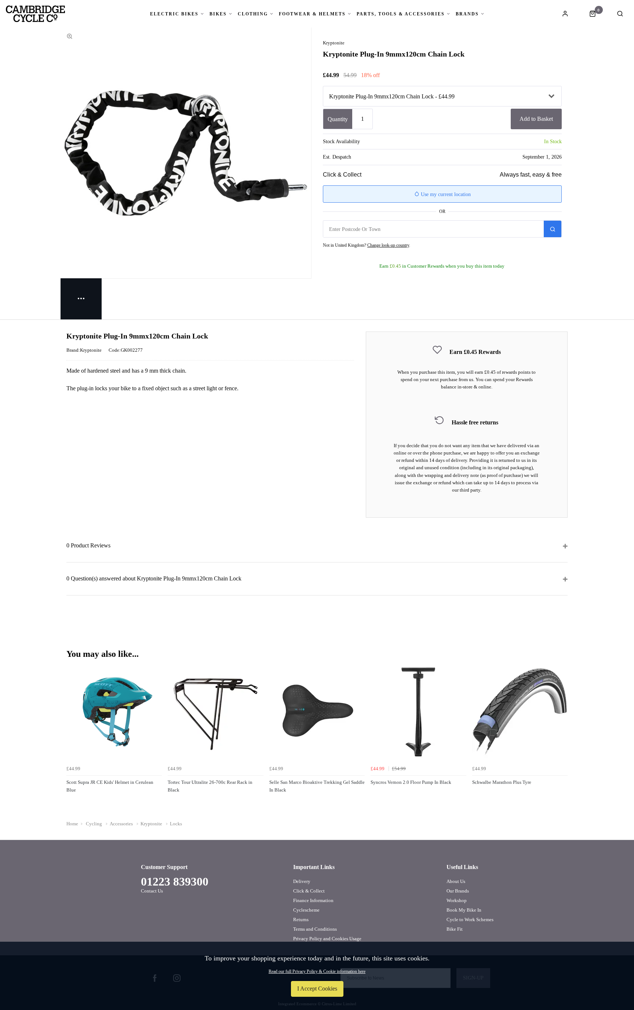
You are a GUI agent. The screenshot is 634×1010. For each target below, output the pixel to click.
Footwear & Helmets (312, 14)
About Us (456, 881)
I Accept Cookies (317, 988)
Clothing (253, 14)
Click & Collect (309, 891)
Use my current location (445, 194)
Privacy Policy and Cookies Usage (327, 938)
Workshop (457, 900)
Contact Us (152, 891)
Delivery (301, 881)
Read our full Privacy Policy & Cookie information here (317, 971)
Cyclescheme (306, 910)
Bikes (218, 14)
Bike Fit (455, 929)
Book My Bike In (464, 910)
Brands (467, 14)
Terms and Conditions (315, 929)
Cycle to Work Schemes (470, 919)
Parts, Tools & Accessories (401, 14)
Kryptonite (334, 43)
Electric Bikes (174, 14)
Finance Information (313, 900)
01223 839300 (174, 881)
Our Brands (458, 891)
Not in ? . (366, 245)
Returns (301, 919)
